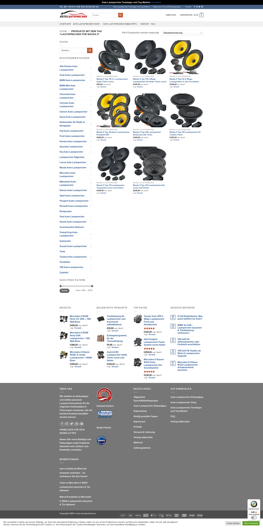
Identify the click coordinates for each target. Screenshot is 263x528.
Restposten (66, 211)
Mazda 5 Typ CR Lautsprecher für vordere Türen (185, 133)
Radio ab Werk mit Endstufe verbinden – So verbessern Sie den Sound (73, 473)
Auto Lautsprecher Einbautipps (120, 24)
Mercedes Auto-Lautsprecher (68, 175)
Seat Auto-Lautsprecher (72, 216)
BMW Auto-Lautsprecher (72, 80)
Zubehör (64, 272)
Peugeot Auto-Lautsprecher (74, 201)
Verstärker (65, 262)
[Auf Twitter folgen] (199, 7)
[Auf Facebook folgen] (194, 7)
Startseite (65, 24)
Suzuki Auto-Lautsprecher (73, 246)
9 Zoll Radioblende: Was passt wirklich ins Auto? (190, 317)
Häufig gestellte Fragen (146, 416)
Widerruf (138, 442)
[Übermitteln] (120, 15)
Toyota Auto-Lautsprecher (73, 257)
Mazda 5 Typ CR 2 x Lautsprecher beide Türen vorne (112, 80)
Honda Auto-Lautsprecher (73, 141)
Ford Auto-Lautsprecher (72, 136)
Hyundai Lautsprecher (71, 146)
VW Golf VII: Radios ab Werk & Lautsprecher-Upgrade (189, 353)
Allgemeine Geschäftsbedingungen (166, 7)
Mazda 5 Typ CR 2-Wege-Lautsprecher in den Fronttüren (184, 80)
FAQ (153, 24)
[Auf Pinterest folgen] (81, 424)
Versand (103, 87)
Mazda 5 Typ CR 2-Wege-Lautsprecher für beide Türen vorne (149, 80)
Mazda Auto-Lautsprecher (73, 167)
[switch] (254, 517)
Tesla (62, 251)
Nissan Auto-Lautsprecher (73, 190)
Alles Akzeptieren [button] (251, 523)
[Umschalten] (90, 68)
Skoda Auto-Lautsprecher (73, 222)
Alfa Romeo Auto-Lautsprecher (69, 68)
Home (63, 31)
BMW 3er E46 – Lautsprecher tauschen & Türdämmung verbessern (190, 329)
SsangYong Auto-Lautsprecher (69, 234)
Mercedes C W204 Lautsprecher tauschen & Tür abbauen (75, 487)
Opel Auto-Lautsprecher (72, 195)
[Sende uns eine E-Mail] (202, 7)
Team (62, 483)
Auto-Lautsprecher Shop (86, 24)
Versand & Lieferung (144, 432)
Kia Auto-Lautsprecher (71, 152)
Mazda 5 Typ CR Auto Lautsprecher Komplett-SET (113, 133)
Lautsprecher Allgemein (72, 157)
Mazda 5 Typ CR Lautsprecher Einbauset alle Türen (147, 133)
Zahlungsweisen (142, 448)
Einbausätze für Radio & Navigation (72, 124)
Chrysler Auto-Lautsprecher (67, 105)
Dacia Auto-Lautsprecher (73, 117)
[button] (171, 15)
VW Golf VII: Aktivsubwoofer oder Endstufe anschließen (189, 342)
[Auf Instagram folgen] (197, 7)
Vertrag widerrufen (143, 437)
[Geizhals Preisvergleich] (105, 417)
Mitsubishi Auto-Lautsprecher (68, 183)
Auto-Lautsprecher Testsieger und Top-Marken (131, 7)
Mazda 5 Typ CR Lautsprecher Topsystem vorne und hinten (111, 186)
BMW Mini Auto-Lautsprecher (68, 87)
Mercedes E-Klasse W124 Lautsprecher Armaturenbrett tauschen (188, 366)
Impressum (139, 421)
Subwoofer (65, 241)
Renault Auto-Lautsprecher (74, 206)
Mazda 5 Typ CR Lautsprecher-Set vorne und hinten (149, 186)
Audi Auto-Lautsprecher (72, 75)
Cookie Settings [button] (233, 523)
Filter (64, 291)
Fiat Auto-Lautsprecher (72, 131)
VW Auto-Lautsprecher (71, 267)
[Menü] (258, 501)
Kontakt (188, 7)
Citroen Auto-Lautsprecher (73, 112)
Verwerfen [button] (156, 2)
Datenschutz (140, 411)
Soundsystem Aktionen (72, 227)
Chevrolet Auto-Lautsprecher (68, 96)
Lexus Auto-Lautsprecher (73, 162)
